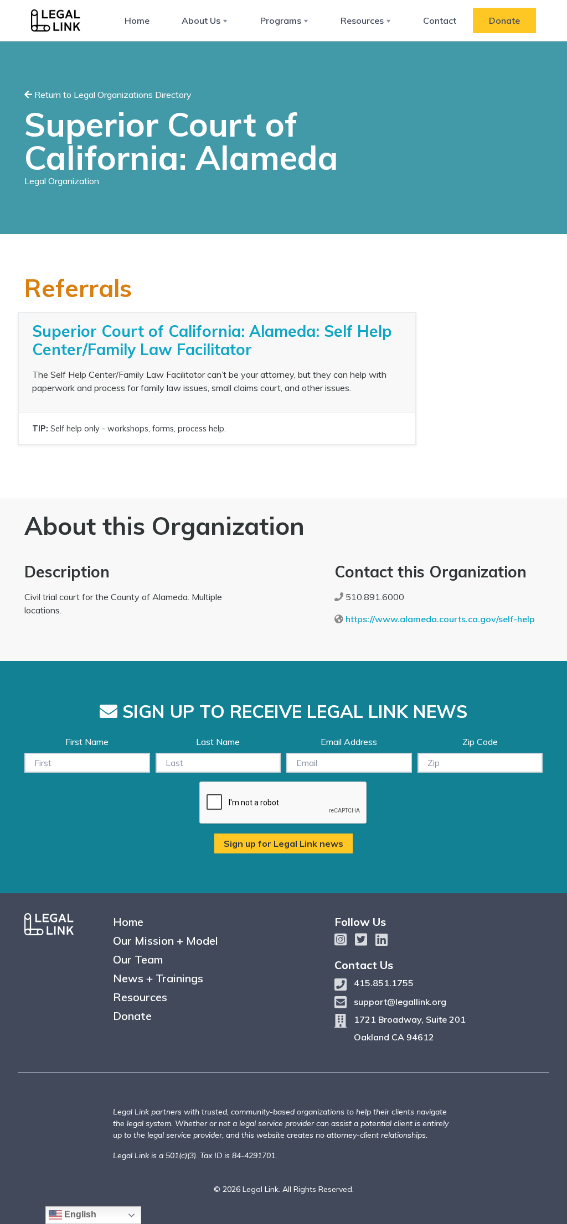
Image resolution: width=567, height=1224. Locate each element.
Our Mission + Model (165, 940)
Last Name (218, 741)
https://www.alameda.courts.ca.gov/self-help (440, 618)
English (79, 1214)
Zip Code (480, 741)
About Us (201, 20)
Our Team (138, 959)
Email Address (349, 741)
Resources (362, 20)
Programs (280, 20)
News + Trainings (158, 978)
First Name (87, 741)
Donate (504, 20)
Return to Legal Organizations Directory (112, 94)
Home (137, 20)
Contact (439, 20)
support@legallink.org (400, 1001)
